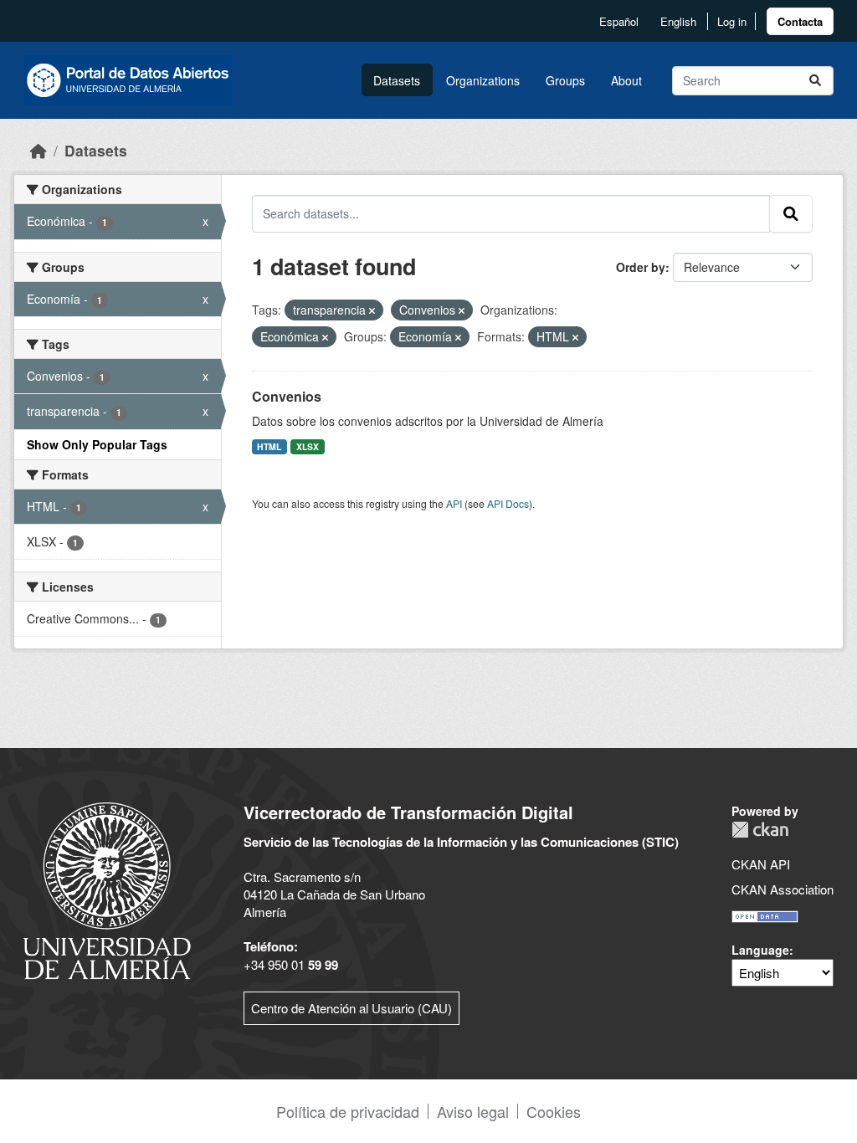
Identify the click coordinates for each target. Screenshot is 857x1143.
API (454, 503)
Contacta (800, 21)
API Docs (508, 503)
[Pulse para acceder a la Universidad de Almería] (107, 889)
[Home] (38, 150)
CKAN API (760, 864)
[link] (800, 21)
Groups (565, 80)
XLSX (307, 446)
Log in (732, 21)
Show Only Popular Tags (97, 444)
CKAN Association (782, 889)
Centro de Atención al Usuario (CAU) (351, 1008)
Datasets (396, 80)
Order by (640, 267)
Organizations (483, 80)
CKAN (759, 829)
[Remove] (372, 310)
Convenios (286, 396)
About (626, 80)
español (619, 21)
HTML (269, 446)
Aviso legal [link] (473, 1111)
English (678, 21)
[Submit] (815, 80)
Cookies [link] (553, 1111)
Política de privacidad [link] (347, 1111)
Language (760, 949)
